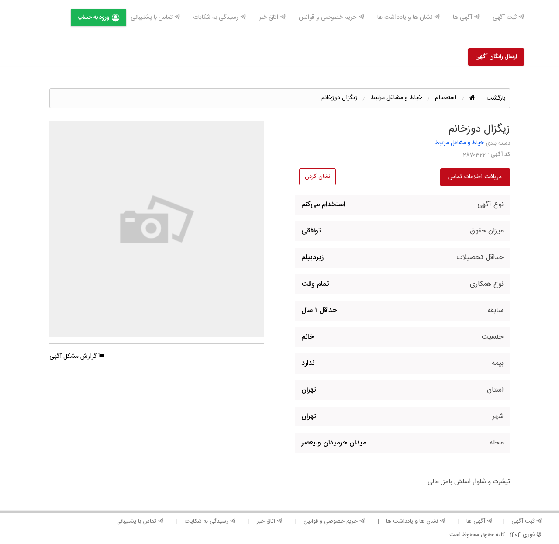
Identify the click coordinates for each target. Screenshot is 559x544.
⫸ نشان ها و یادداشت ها (408, 17)
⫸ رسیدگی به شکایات (219, 17)
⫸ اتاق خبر (272, 17)
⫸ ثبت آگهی (508, 17)
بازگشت (496, 98)
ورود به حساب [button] (94, 17)
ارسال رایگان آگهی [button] (496, 57)
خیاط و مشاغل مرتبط (459, 143)
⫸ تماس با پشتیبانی (155, 17)
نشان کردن (317, 176)
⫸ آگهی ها (466, 17)
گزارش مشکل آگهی (73, 356)
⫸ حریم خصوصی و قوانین (331, 17)
